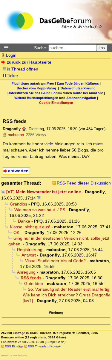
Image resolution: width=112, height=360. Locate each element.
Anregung (26, 272)
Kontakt (55, 346)
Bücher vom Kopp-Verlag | (39, 88)
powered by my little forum (14, 355)
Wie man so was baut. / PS (39, 209)
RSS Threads (37, 346)
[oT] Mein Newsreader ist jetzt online (43, 191)
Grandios (18, 204)
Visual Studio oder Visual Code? (55, 260)
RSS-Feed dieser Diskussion (84, 183)
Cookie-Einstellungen (56, 102)
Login (11, 55)
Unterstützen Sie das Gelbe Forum (34, 93)
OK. (17, 232)
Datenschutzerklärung (78, 88)
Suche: (40, 47)
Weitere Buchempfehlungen (36, 98)
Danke (24, 221)
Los (102, 48)
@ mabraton (13, 135)
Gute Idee (33, 283)
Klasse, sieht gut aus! (30, 226)
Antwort (29, 255)
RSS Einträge (14, 346)
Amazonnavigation (81, 98)
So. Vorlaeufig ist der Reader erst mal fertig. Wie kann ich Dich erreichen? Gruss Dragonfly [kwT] (67, 295)
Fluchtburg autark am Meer (33, 83)
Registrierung (29, 249)
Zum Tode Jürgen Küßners (78, 83)
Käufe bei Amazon (87, 93)
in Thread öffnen (22, 69)
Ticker (12, 75)
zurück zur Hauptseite (29, 62)
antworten (18, 170)
